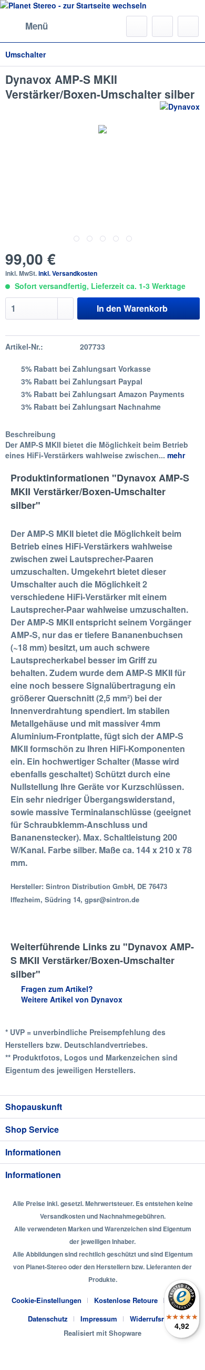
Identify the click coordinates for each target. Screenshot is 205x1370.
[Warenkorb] (188, 26)
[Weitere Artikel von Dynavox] (180, 110)
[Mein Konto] (162, 26)
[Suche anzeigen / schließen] (136, 26)
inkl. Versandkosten (67, 273)
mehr (175, 455)
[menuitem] (26, 26)
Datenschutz (48, 1319)
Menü (36, 26)
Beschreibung (30, 434)
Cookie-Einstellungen (46, 1300)
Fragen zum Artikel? (56, 988)
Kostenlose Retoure (126, 1300)
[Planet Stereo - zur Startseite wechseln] (102, 5)
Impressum (98, 1319)
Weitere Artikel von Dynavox (70, 999)
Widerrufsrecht (154, 1319)
